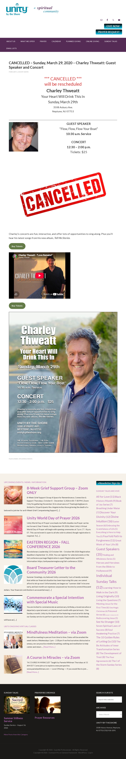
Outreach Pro (53, 753)
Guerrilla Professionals (62, 750)
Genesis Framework (69, 753)
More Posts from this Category (16, 734)
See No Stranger (107, 621)
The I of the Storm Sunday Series (109, 664)
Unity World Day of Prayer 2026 (53, 518)
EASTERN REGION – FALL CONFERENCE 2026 (48, 544)
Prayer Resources (45, 717)
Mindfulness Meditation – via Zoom (56, 632)
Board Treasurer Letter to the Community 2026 (51, 569)
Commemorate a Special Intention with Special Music (55, 599)
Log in (90, 753)
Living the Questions (108, 600)
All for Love (105, 496)
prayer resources (112, 615)
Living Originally (107, 596)
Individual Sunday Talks (106, 581)
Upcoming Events (25, 459)
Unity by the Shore (38, 9)
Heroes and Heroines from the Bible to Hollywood (107, 566)
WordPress (82, 753)
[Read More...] (49, 647)
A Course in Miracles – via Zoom (53, 657)
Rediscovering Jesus (107, 618)
